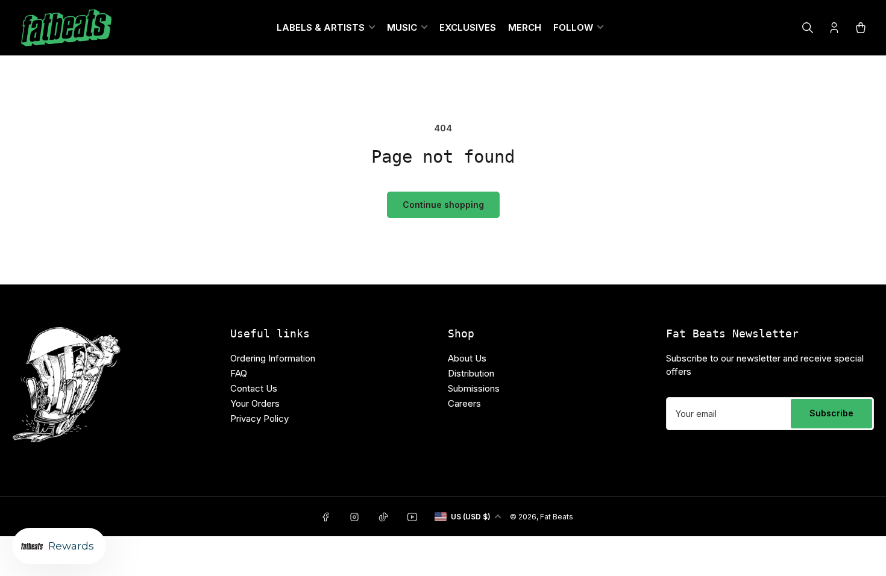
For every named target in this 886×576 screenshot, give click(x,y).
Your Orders (255, 403)
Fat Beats (556, 516)
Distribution (471, 373)
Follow (573, 27)
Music (402, 27)
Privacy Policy (259, 418)
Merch (524, 27)
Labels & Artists (321, 27)
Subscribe (831, 413)
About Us (467, 358)
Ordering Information (272, 358)
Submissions (474, 388)
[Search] (807, 27)
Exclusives (467, 27)
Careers (464, 403)
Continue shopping (443, 204)
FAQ (238, 373)
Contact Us (253, 388)
